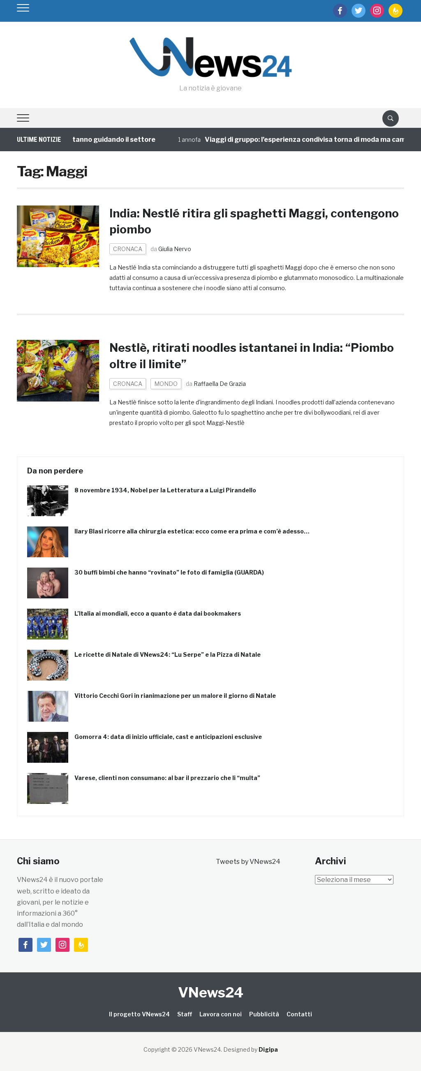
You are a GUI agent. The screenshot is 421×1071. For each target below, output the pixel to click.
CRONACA (127, 248)
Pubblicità (264, 1014)
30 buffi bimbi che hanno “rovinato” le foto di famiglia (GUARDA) (169, 572)
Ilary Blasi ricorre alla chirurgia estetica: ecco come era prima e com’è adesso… (192, 531)
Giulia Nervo (174, 248)
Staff (184, 1014)
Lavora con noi (220, 1014)
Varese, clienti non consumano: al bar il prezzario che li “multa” (167, 777)
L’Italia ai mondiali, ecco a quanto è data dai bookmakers (157, 613)
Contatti (299, 1014)
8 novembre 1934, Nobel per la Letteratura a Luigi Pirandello (165, 490)
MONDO (166, 383)
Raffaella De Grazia (220, 383)
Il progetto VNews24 (139, 1014)
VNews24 (210, 992)
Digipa (268, 1049)
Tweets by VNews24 (248, 862)
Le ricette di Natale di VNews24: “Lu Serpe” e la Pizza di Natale (167, 654)
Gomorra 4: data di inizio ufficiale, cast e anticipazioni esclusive (168, 736)
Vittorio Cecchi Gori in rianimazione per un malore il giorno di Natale (175, 695)
